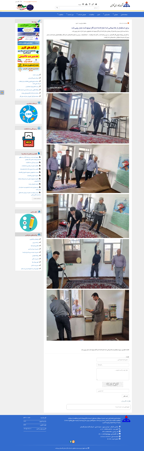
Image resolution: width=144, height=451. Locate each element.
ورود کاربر (106, 422)
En (21, 1)
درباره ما (99, 420)
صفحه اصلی (124, 14)
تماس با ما (105, 420)
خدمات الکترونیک (86, 418)
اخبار (98, 14)
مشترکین (110, 418)
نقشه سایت (112, 420)
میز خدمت (104, 418)
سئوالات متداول (96, 418)
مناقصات (91, 14)
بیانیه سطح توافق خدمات (72, 420)
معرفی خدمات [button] (82, 14)
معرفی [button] (116, 14)
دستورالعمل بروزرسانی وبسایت (88, 420)
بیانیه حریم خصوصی (114, 422)
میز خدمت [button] (70, 14)
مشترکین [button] (107, 14)
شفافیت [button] (60, 14)
